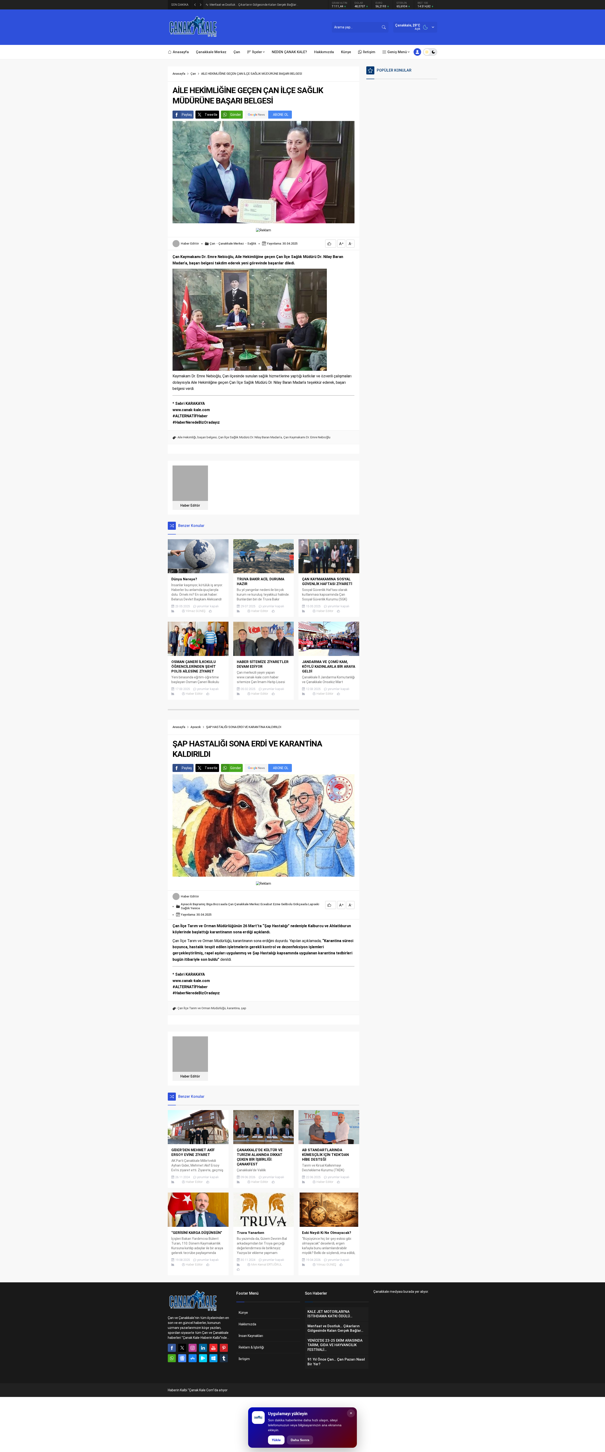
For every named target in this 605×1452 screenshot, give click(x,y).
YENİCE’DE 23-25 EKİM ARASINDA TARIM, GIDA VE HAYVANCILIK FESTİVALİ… (261, 4)
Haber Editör (190, 243)
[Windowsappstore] (213, 1358)
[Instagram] (193, 1348)
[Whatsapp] (172, 1358)
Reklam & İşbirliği (251, 1347)
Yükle (276, 1440)
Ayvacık (195, 727)
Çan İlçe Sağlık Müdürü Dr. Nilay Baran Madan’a (250, 437)
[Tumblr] (224, 1358)
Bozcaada (220, 904)
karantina (233, 1008)
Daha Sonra (300, 1440)
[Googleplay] (203, 1358)
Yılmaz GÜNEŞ (195, 611)
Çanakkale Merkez (231, 243)
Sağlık (251, 243)
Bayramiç (199, 904)
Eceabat (266, 904)
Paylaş (187, 114)
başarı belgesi (207, 437)
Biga (209, 904)
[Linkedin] (203, 1348)
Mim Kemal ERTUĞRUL (266, 1264)
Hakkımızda (247, 1324)
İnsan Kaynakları (251, 1336)
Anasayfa (179, 73)
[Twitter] (182, 1348)
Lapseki (313, 904)
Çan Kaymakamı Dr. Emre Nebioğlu (306, 437)
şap (243, 1008)
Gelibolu (286, 904)
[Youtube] (213, 1348)
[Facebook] (172, 1348)
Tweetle (211, 114)
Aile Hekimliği (186, 437)
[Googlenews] (182, 1358)
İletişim (244, 1359)
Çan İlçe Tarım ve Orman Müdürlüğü (201, 1008)
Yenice (195, 908)
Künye (243, 1312)
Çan (193, 73)
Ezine (276, 904)
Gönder (235, 114)
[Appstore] (193, 1358)
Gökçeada (300, 904)
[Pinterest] (224, 1348)
